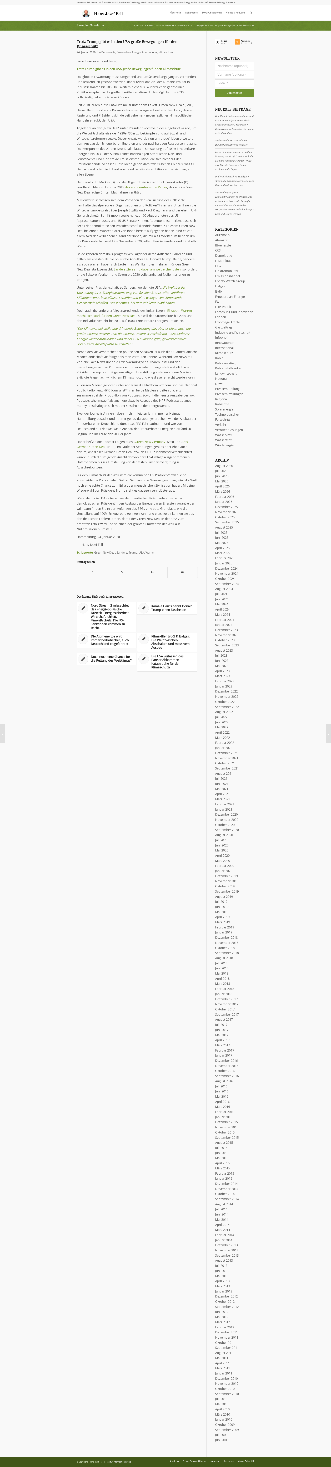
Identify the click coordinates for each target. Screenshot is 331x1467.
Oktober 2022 (225, 702)
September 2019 (227, 891)
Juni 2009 (221, 1440)
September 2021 (227, 768)
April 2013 (222, 1281)
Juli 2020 (221, 840)
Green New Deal (104, 552)
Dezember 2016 (226, 1060)
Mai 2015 (221, 1158)
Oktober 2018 (225, 948)
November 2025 (226, 512)
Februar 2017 (224, 1050)
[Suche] (251, 13)
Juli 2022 (221, 717)
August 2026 (224, 466)
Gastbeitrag (223, 327)
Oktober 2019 (225, 886)
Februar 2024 (224, 620)
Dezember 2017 (226, 999)
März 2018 (222, 983)
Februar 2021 (224, 804)
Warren (150, 552)
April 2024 (222, 609)
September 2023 (227, 645)
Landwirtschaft (226, 373)
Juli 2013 (221, 1265)
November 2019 (226, 881)
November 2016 (226, 1066)
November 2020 (226, 819)
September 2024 (227, 584)
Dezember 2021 (226, 753)
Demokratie (108, 52)
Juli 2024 (221, 594)
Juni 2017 (221, 1030)
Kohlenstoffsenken (228, 368)
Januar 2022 (223, 748)
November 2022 (226, 696)
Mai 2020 (221, 850)
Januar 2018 (223, 994)
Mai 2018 (221, 973)
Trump (133, 552)
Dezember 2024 (226, 568)
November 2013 (226, 1250)
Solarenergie (224, 409)
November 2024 (226, 573)
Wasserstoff (223, 440)
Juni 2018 (221, 968)
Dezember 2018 (226, 937)
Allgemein (222, 235)
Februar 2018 (224, 989)
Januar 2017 (223, 1055)
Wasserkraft (223, 435)
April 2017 (222, 1040)
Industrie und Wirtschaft (232, 332)
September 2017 (227, 1014)
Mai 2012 (221, 1317)
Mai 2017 (221, 1035)
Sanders (122, 552)
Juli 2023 (221, 655)
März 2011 (222, 1368)
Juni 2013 (221, 1271)
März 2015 (222, 1168)
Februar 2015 (224, 1173)
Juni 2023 (221, 660)
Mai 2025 (221, 543)
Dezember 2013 (226, 1245)
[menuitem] (175, 13)
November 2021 (226, 758)
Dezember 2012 (226, 1296)
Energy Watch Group (230, 281)
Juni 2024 (221, 599)
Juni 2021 (221, 784)
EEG (218, 266)
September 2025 (227, 522)
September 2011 (227, 1347)
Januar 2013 (223, 1291)
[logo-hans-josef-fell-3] (103, 13)
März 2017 (222, 1045)
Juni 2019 (221, 907)
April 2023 (222, 671)
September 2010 (227, 1394)
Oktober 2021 (225, 763)
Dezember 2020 (226, 814)
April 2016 (222, 1101)
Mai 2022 (221, 727)
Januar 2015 (223, 1178)
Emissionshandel (227, 276)
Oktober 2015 (225, 1132)
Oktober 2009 (225, 1424)
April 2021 (222, 794)
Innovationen (224, 343)
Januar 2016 (223, 1117)
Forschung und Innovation (234, 312)
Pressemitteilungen (229, 394)
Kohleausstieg (225, 363)
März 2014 (222, 1230)
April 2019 (222, 917)
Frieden (220, 317)
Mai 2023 (221, 666)
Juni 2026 (221, 476)
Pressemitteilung (227, 389)
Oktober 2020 (225, 825)
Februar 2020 (224, 866)
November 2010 (226, 1383)
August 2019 (224, 896)
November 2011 (226, 1337)
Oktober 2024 (225, 578)
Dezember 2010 (226, 1378)
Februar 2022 (224, 742)
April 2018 (222, 978)
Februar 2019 (224, 927)
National (221, 378)
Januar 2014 (223, 1240)
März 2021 (222, 799)
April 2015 (222, 1163)
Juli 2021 (221, 778)
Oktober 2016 (225, 1071)
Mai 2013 (221, 1276)
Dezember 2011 (226, 1332)
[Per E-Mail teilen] (183, 572)
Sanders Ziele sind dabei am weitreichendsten (147, 269)
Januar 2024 (223, 625)
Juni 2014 (221, 1214)
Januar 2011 (223, 1373)
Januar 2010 (223, 1419)
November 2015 (226, 1127)
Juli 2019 (221, 901)
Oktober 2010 (225, 1389)
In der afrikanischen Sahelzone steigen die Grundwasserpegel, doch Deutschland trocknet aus (234, 181)
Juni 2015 (221, 1153)
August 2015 (224, 1142)
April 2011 (222, 1363)
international (149, 52)
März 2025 (222, 553)
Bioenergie (223, 245)
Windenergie (224, 445)
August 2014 (224, 1204)
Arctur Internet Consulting (119, 1462)
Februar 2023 (224, 681)
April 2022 (222, 732)
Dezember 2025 (226, 507)
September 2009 (227, 1430)
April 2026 (222, 486)
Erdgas (220, 286)
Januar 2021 (223, 809)
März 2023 (222, 676)
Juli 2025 (221, 532)
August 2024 (224, 589)
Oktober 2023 (225, 640)
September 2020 (227, 830)
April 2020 (222, 855)
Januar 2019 (223, 932)
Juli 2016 (221, 1086)
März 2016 (222, 1106)
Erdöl (219, 291)
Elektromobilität (226, 271)
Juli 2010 (221, 1399)
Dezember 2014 (226, 1183)
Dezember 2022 (226, 691)
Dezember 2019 (226, 876)
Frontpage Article (227, 322)
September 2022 (227, 707)
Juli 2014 (221, 1209)
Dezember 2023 (226, 630)
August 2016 (224, 1081)
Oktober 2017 (225, 1009)
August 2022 (224, 712)
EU (217, 301)
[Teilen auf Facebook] (92, 572)
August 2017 (224, 1019)
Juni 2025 (221, 537)
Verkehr (220, 425)
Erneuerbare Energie (129, 52)
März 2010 (222, 1414)
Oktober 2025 (225, 517)
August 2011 (224, 1353)
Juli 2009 (221, 1435)
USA (141, 552)
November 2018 (226, 943)
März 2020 (222, 861)
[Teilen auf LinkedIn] (152, 572)
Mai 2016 (221, 1096)
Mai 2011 (221, 1358)
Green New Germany (150, 442)
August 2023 (224, 650)
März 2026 (222, 491)
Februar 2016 (224, 1112)
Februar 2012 (224, 1327)
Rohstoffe (222, 404)
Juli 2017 (221, 1025)
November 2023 (226, 635)
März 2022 (222, 737)
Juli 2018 (221, 963)
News (219, 384)
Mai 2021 (221, 789)
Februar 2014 (224, 1235)
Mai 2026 (221, 481)
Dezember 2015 (226, 1122)
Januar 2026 (223, 501)
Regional (221, 399)
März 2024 (222, 614)
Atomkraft (222, 240)
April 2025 (222, 548)
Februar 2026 (224, 496)
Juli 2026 (221, 471)
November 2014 (226, 1189)
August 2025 (224, 527)
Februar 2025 (224, 558)
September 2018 (227, 953)
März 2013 (222, 1286)
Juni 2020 (221, 845)
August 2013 (224, 1260)
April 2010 (222, 1409)
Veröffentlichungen (229, 430)
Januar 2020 (223, 871)
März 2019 (222, 922)
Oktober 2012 (225, 1301)
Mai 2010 (221, 1404)
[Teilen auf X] (122, 572)
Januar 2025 (223, 563)
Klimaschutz (166, 52)
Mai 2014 (221, 1219)
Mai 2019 (221, 912)
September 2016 (227, 1076)
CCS (218, 250)
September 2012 (227, 1307)
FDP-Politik (223, 307)
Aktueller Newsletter (90, 25)
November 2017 (226, 1004)
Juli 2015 (221, 1148)
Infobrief (221, 337)
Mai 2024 (221, 604)
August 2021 (224, 773)
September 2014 (227, 1199)
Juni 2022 (221, 722)
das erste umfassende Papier (146, 187)
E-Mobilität (223, 261)
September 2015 (227, 1137)
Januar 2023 (223, 686)
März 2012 (222, 1322)
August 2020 (224, 835)
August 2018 (224, 958)
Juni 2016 (221, 1091)
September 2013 (227, 1255)
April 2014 (222, 1225)
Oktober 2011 (225, 1342)
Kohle (219, 358)
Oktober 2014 (225, 1194)
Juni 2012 (221, 1312)
